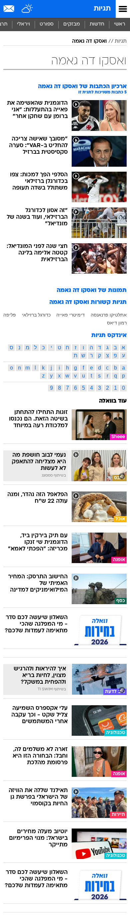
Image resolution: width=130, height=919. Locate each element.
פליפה (9, 314)
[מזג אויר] (27, 9)
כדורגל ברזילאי (36, 314)
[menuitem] (97, 24)
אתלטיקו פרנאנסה (109, 314)
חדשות (97, 24)
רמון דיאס (117, 322)
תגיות (102, 8)
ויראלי (23, 24)
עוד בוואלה (113, 401)
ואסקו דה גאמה (89, 41)
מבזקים (71, 24)
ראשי (119, 24)
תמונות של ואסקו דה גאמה (92, 290)
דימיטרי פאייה (70, 314)
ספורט (47, 24)
